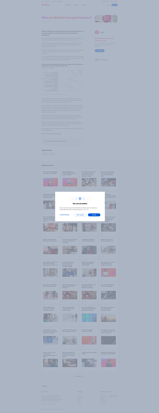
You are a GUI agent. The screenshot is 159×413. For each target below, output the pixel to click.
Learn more (86, 209)
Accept (94, 214)
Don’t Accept (80, 214)
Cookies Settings (64, 214)
